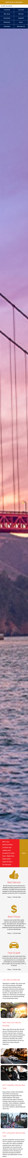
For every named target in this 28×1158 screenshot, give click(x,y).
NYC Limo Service (7, 6)
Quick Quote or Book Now (14, 2)
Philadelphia (7, 26)
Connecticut (7, 9)
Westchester (7, 22)
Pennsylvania (7, 18)
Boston (21, 22)
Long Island (21, 9)
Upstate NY (21, 18)
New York (21, 14)
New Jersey (7, 14)
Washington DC (21, 26)
